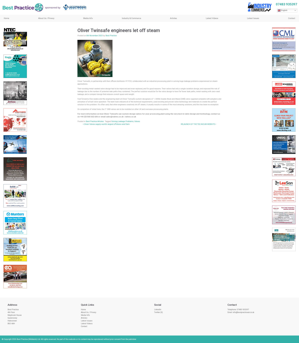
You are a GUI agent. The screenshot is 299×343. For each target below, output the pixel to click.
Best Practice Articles (95, 121)
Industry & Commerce (131, 18)
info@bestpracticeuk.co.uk (243, 312)
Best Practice (111, 35)
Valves (137, 121)
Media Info (88, 18)
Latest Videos (212, 18)
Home (6, 18)
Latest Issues (253, 18)
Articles (173, 18)
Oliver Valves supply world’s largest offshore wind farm (107, 124)
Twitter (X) (158, 312)
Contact (291, 18)
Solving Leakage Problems (122, 121)
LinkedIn (157, 309)
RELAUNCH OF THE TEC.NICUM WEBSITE (198, 124)
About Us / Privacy (46, 18)
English (284, 10)
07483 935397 (243, 309)
